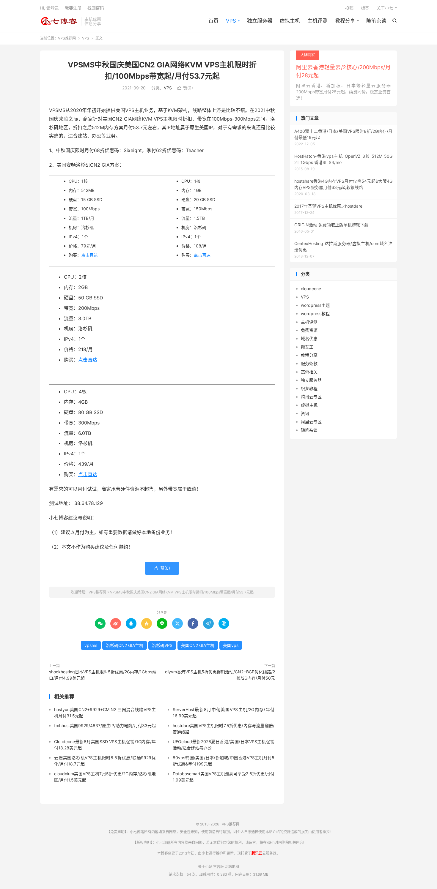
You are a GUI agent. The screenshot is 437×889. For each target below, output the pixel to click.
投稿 (349, 7)
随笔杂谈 (376, 21)
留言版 (218, 866)
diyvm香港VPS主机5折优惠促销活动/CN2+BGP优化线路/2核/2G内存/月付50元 (220, 674)
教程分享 (345, 21)
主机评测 (317, 21)
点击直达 (89, 255)
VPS (231, 21)
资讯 (305, 413)
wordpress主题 (315, 305)
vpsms (90, 645)
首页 (213, 21)
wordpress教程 (315, 313)
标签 (365, 7)
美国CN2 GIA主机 (197, 645)
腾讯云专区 (311, 396)
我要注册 (73, 7)
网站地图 (232, 866)
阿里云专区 (311, 421)
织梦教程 (309, 388)
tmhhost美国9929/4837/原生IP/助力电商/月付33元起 (105, 725)
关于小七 (385, 7)
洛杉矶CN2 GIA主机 (124, 645)
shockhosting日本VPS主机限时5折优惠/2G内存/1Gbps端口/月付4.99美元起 (102, 674)
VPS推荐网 (59, 21)
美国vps (230, 645)
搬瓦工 (307, 346)
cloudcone (311, 288)
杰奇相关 (309, 371)
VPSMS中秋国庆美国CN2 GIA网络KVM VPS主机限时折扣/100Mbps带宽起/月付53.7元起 (182, 592)
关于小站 (205, 866)
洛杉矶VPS (162, 645)
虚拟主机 (290, 21)
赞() (185, 87)
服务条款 (309, 363)
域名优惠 (309, 338)
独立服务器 (259, 21)
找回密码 (95, 7)
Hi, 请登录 (49, 7)
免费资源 (309, 330)
